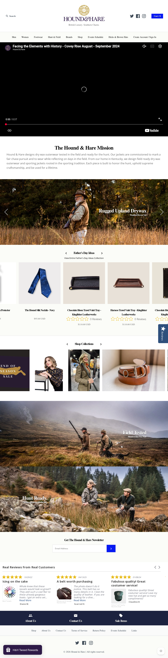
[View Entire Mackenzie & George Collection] (133, 371)
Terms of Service (79, 630)
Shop (80, 37)
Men (14, 37)
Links (134, 630)
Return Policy (99, 630)
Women (25, 37)
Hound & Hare (78, 651)
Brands (69, 37)
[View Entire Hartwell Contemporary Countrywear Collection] (49, 371)
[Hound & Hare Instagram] (144, 16)
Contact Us (61, 630)
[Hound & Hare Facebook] (138, 16)
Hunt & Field (54, 37)
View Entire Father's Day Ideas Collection (84, 258)
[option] (84, 212)
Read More (25, 600)
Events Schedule (95, 37)
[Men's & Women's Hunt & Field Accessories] (84, 7)
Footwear (38, 37)
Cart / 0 (157, 16)
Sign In (152, 37)
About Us (46, 630)
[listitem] (27, 591)
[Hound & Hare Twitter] (132, 16)
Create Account (140, 37)
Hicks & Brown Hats (118, 37)
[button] (155, 567)
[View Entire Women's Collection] (84, 371)
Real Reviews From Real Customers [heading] (28, 567)
